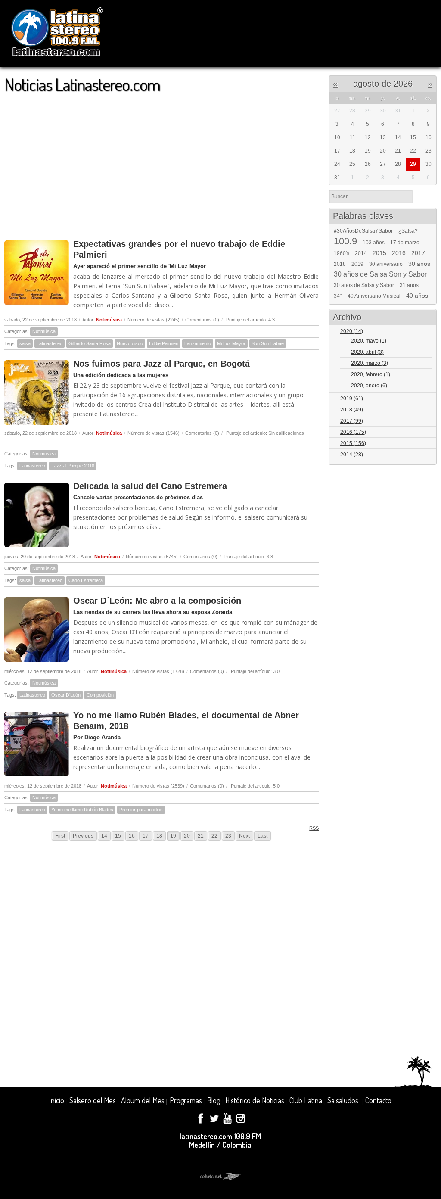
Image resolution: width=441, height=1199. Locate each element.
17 (146, 836)
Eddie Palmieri (163, 343)
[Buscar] (420, 196)
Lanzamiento (197, 343)
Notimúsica (109, 319)
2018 (340, 264)
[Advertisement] (161, 162)
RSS (314, 828)
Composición (100, 695)
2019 (357, 264)
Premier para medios (141, 809)
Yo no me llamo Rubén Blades (82, 809)
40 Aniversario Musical (374, 296)
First (60, 836)
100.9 (345, 241)
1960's (341, 253)
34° (338, 296)
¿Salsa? (408, 231)
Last (262, 836)
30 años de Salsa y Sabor (364, 285)
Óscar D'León (66, 695)
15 (118, 836)
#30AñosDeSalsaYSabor (363, 231)
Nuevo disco (130, 343)
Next (244, 836)
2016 (399, 252)
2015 (379, 252)
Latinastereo (49, 343)
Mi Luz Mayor (231, 343)
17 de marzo (404, 242)
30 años (419, 263)
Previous (83, 836)
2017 (418, 252)
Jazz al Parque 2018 (72, 465)
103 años (374, 242)
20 (187, 836)
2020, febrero (370, 374)
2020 (351, 331)
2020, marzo (369, 363)
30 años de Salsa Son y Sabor (380, 274)
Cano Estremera (85, 580)
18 (159, 836)
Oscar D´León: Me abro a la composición (157, 600)
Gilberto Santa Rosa (89, 343)
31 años (409, 285)
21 (201, 836)
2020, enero (369, 386)
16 (132, 836)
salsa (25, 343)
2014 (361, 253)
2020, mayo (368, 341)
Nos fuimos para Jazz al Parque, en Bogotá (161, 363)
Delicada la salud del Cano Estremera (150, 486)
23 (228, 836)
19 (173, 836)
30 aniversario (386, 264)
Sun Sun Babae (268, 343)
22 (214, 836)
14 (104, 836)
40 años (417, 295)
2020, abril (367, 352)
